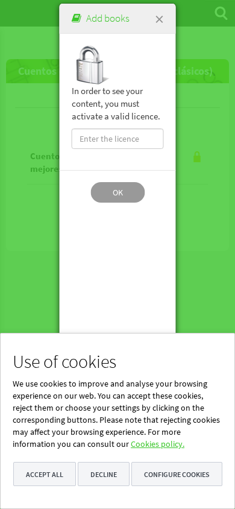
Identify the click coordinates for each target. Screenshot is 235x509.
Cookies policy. (157, 443)
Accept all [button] (44, 474)
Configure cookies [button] (177, 474)
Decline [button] (103, 474)
